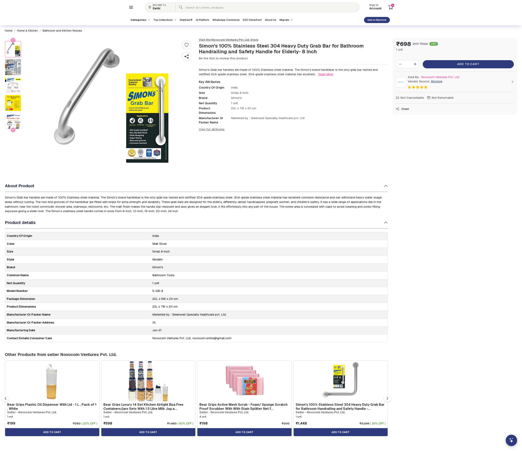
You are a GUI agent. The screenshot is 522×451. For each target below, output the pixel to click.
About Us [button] (270, 20)
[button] (131, 7)
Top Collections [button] (163, 20)
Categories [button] (138, 20)
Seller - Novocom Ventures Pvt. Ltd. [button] (32, 412)
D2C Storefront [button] (252, 20)
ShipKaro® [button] (186, 20)
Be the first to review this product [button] (223, 58)
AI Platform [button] (202, 20)
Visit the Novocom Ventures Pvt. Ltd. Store (228, 40)
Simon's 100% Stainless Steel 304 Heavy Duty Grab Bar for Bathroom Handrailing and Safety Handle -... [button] (340, 406)
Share (404, 109)
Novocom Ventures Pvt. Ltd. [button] (434, 77)
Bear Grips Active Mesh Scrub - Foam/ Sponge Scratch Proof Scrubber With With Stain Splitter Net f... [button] (243, 406)
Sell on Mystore (376, 20)
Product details (20, 222)
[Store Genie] (511, 440)
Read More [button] (325, 74)
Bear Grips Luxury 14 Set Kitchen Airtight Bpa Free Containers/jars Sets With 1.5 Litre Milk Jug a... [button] (143, 406)
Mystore (436, 81)
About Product (19, 185)
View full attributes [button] (212, 129)
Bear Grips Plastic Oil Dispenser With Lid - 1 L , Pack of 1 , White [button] (51, 406)
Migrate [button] (285, 20)
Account (375, 7)
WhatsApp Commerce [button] (226, 20)
